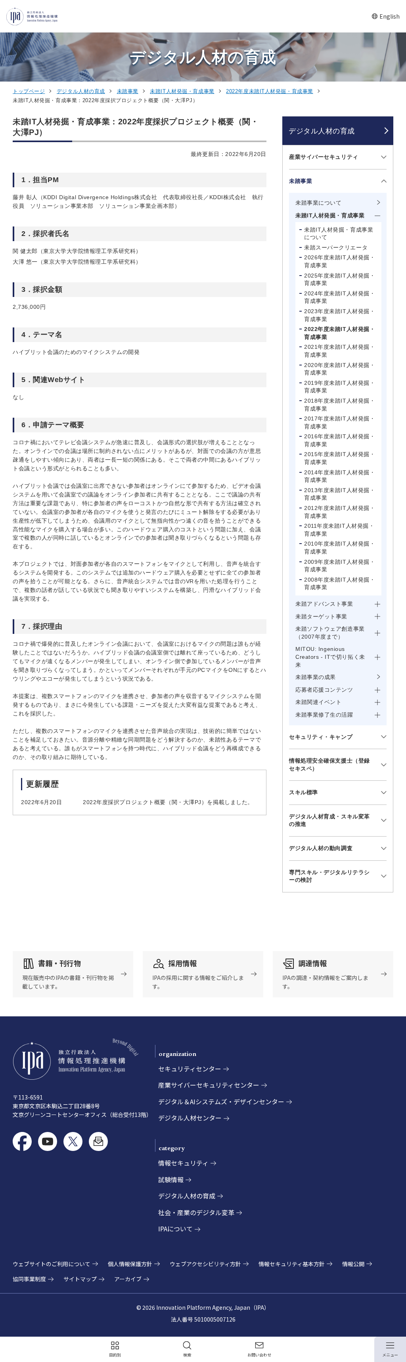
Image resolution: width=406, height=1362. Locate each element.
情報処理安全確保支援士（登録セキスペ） (329, 764)
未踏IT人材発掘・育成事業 (182, 91)
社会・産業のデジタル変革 (196, 1212)
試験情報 (171, 1179)
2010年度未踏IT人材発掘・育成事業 (339, 547)
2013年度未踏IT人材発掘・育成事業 (339, 494)
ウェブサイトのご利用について (51, 1264)
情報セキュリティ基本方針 (292, 1264)
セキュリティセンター (189, 1068)
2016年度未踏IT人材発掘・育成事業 (339, 440)
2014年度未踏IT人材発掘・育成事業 (339, 476)
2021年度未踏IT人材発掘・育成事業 (339, 351)
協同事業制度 (29, 1279)
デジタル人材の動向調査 (320, 848)
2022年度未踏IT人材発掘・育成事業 (269, 91)
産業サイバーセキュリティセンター (208, 1085)
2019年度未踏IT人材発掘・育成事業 (339, 387)
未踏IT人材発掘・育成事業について (338, 233)
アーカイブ (128, 1279)
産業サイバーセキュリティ (323, 157)
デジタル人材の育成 (81, 91)
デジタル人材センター (190, 1117)
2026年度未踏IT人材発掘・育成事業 (339, 261)
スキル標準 (303, 792)
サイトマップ (80, 1279)
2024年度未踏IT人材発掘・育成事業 (339, 297)
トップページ (29, 91)
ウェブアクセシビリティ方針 (205, 1264)
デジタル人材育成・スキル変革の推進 (329, 820)
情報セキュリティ (183, 1163)
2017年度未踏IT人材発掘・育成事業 (339, 422)
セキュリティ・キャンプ (320, 737)
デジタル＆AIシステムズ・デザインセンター (221, 1101)
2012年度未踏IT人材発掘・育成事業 (339, 512)
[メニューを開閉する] (382, 157)
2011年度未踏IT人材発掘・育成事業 (339, 530)
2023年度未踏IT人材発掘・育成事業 (339, 315)
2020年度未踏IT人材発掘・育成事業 (339, 369)
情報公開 (353, 1264)
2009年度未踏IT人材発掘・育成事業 (339, 566)
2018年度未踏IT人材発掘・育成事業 (339, 405)
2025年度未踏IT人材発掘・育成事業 (339, 279)
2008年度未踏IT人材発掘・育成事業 (339, 583)
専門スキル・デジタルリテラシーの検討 (329, 876)
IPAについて (175, 1228)
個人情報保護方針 (130, 1264)
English (386, 16)
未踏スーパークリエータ (336, 247)
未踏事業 (127, 91)
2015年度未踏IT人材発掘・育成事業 (339, 458)
